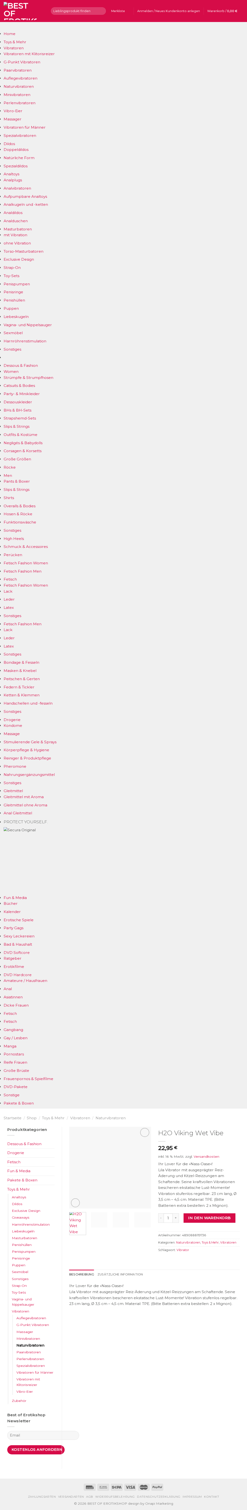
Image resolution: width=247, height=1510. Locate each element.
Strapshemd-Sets (20, 418)
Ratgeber (12, 958)
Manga (10, 1046)
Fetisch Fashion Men (22, 571)
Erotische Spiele (19, 920)
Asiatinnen (13, 997)
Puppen (11, 308)
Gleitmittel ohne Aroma (25, 805)
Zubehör (19, 1401)
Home (9, 33)
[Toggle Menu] (8, 26)
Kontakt (211, 1496)
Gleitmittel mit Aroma (24, 797)
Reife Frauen (15, 1062)
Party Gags (13, 928)
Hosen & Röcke (18, 514)
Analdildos (13, 212)
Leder (9, 599)
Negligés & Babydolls (23, 443)
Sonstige (12, 1095)
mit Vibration (15, 235)
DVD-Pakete (15, 1086)
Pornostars (14, 1054)
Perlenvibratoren (19, 103)
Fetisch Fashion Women (26, 563)
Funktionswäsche (20, 522)
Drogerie (12, 719)
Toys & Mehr (15, 42)
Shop (32, 1118)
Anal (8, 989)
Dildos (9, 143)
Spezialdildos (15, 166)
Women (11, 371)
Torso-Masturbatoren (23, 251)
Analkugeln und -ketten (26, 204)
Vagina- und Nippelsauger (28, 325)
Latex (9, 607)
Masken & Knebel (20, 670)
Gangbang (13, 1029)
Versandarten (71, 1496)
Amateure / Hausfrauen (25, 980)
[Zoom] (75, 1202)
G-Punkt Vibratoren (22, 62)
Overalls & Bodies (19, 506)
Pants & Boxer (17, 481)
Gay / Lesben (15, 1038)
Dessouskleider (18, 402)
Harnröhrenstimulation (25, 341)
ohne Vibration (17, 243)
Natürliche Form (19, 157)
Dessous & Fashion (21, 365)
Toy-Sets (11, 275)
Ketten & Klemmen (22, 695)
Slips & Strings (16, 426)
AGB (89, 1496)
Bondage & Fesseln (21, 662)
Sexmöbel (13, 333)
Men (8, 475)
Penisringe (13, 292)
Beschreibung (81, 1274)
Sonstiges (12, 349)
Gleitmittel (13, 790)
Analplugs (13, 180)
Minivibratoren (17, 94)
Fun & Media (15, 897)
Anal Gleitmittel (18, 813)
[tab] (81, 1274)
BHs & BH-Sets (17, 410)
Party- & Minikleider (22, 393)
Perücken (13, 554)
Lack (8, 591)
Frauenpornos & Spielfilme (28, 1078)
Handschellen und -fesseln (28, 703)
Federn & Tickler (19, 687)
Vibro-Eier (13, 111)
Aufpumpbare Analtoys (25, 196)
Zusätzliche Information (120, 1274)
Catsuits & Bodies (19, 385)
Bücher (11, 903)
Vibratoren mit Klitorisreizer (29, 54)
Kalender (12, 911)
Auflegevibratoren (20, 78)
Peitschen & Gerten (22, 679)
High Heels (14, 538)
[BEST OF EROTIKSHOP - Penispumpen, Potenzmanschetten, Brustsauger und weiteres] (24, 11)
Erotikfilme (14, 966)
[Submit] (101, 11)
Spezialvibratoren (20, 135)
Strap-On (12, 267)
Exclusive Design (19, 259)
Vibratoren (14, 48)
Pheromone (15, 766)
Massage (12, 733)
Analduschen (16, 221)
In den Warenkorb (209, 1217)
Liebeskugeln (16, 316)
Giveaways (20, 1217)
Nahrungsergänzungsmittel (29, 774)
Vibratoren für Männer (25, 127)
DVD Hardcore (18, 974)
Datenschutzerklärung (158, 1496)
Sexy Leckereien (19, 936)
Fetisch (10, 579)
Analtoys (11, 174)
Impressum (192, 1496)
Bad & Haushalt (18, 944)
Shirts (9, 497)
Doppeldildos (16, 149)
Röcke (10, 467)
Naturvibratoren (19, 86)
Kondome (13, 725)
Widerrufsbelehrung (115, 1496)
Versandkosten (206, 1156)
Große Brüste (16, 1070)
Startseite (12, 1118)
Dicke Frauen (16, 1005)
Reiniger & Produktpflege (27, 758)
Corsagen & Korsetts (22, 451)
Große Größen (17, 459)
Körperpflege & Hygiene (26, 750)
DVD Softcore (17, 952)
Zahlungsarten (42, 1496)
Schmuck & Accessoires (26, 546)
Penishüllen (14, 300)
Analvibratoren (17, 188)
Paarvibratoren (18, 70)
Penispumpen (17, 284)
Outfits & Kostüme (20, 434)
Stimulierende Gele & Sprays (30, 742)
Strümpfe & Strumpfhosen (28, 377)
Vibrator (183, 1250)
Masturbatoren (18, 229)
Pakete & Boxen (19, 1103)
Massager (12, 119)
